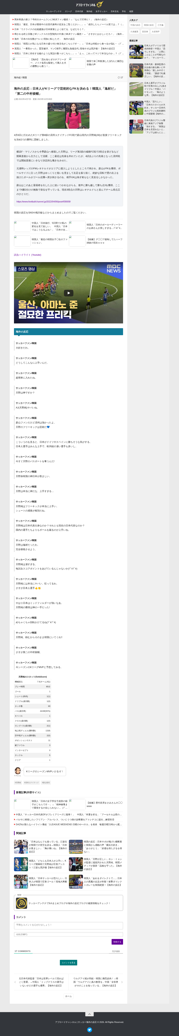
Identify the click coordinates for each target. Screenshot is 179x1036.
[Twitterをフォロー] (89, 1031)
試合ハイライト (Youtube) (27, 255)
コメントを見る (68, 963)
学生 (124, 11)
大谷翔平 (156, 31)
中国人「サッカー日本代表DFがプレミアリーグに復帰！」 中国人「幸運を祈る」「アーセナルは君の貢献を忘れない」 (69, 814)
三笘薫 (160, 25)
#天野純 (18, 783)
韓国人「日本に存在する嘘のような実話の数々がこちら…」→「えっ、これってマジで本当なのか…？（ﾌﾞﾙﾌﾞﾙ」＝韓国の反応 (78, 53)
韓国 (24, 77)
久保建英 (134, 31)
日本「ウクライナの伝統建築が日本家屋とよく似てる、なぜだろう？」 (50, 29)
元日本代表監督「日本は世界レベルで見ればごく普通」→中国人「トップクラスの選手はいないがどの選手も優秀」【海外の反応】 (41, 982)
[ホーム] (89, 5)
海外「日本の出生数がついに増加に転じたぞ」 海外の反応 (44, 39)
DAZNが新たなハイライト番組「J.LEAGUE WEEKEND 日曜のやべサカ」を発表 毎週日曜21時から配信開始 (69, 824)
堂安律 (145, 31)
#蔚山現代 (46, 783)
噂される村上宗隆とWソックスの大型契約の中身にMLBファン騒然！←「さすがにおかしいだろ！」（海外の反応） (72, 34)
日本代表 (79, 11)
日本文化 (115, 11)
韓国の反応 (149, 25)
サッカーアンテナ (54, 11)
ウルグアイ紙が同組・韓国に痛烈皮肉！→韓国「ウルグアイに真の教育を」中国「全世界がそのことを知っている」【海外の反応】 (95, 982)
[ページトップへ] (89, 1014)
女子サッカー (101, 11)
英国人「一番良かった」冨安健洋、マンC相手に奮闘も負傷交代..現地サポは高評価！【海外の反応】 (65, 48)
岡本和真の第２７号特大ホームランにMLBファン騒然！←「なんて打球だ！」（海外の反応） (61, 19)
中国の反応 (135, 25)
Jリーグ (68, 11)
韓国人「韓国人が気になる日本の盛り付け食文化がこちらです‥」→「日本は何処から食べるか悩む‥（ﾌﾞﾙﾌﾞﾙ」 (71, 43)
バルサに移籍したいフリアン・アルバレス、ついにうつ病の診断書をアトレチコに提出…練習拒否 (65, 819)
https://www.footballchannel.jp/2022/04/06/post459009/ (44, 201)
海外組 (89, 11)
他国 (131, 11)
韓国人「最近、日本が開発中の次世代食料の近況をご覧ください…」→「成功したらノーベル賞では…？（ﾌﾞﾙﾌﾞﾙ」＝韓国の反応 (79, 24)
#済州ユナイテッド (31, 783)
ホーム (68, 996)
